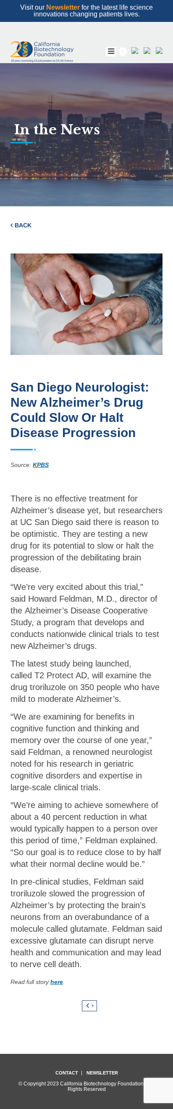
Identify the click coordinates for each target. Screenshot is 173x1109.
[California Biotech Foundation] (41, 51)
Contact (66, 1073)
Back (23, 225)
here (56, 981)
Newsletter (63, 7)
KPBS (41, 464)
